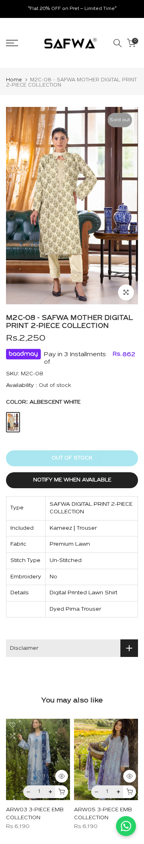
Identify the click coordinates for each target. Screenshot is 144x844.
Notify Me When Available (72, 480)
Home (14, 80)
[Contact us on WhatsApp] (126, 826)
